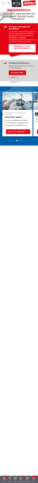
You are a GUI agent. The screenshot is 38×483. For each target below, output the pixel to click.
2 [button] (18, 140)
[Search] (8, 3)
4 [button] (21, 140)
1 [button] (17, 140)
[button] (3, 3)
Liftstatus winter (13, 117)
